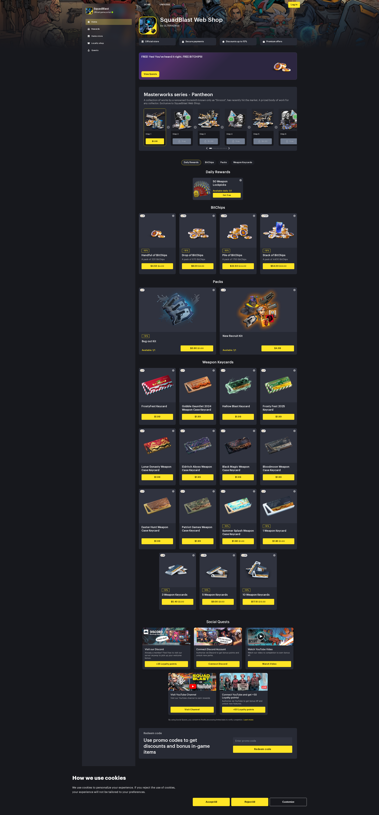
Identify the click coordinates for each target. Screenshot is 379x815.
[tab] (191, 162)
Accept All (211, 802)
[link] (109, 22)
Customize (288, 802)
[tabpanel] (218, 185)
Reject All (250, 802)
